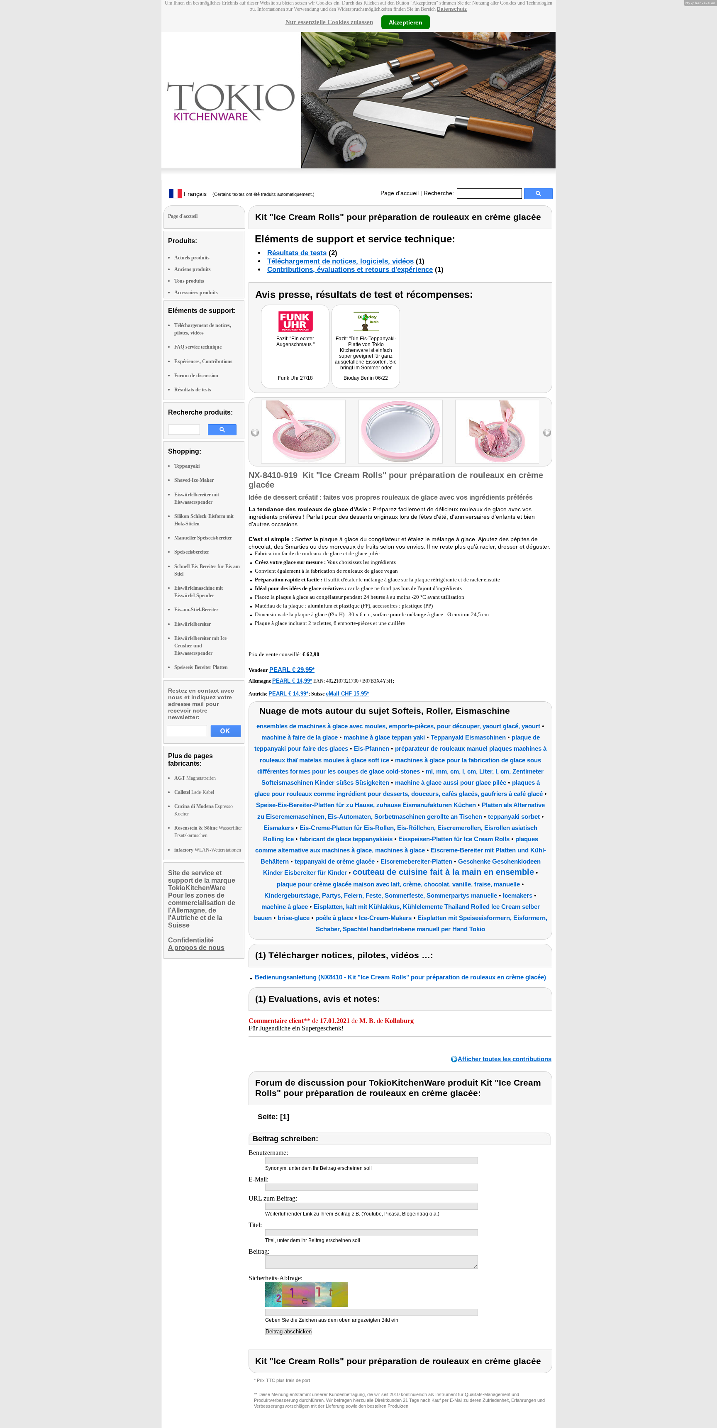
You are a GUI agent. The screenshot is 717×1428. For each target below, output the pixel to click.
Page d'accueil (399, 193)
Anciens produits (192, 269)
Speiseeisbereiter (191, 552)
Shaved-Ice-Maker (194, 480)
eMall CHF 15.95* (347, 694)
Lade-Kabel (194, 792)
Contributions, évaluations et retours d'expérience (350, 269)
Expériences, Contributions (203, 361)
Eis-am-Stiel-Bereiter (196, 610)
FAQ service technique (198, 347)
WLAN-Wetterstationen (207, 850)
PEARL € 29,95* (292, 669)
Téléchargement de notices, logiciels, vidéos (340, 261)
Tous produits (189, 281)
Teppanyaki (187, 466)
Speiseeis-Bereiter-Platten (201, 667)
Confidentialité (191, 940)
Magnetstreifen (195, 778)
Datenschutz (452, 9)
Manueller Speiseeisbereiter (203, 538)
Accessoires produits (196, 292)
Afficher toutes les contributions (504, 1058)
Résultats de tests (192, 390)
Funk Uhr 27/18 (295, 378)
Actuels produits (192, 258)
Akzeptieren (405, 22)
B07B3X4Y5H (377, 681)
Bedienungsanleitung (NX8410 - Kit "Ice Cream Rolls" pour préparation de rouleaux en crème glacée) (400, 977)
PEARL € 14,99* (292, 681)
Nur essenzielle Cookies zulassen (329, 22)
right (547, 433)
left (255, 433)
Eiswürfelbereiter (192, 624)
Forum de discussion (196, 375)
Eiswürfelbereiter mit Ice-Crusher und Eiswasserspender (201, 645)
